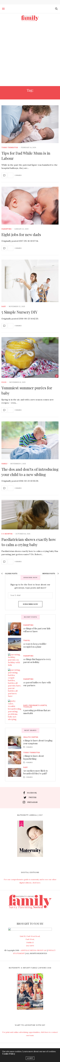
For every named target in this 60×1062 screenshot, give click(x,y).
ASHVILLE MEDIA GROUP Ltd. (34, 950)
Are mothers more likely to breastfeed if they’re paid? (35, 772)
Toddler (27, 707)
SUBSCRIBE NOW (30, 604)
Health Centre (30, 737)
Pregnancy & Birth (38, 705)
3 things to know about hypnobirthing (33, 757)
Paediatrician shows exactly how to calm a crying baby (28, 542)
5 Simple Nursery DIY (19, 312)
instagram (32, 802)
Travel (26, 640)
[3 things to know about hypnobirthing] (15, 757)
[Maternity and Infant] (30, 18)
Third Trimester (9, 147)
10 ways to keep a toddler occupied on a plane (34, 645)
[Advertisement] (30, 55)
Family (4, 464)
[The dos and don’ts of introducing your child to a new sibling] (30, 440)
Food (3, 382)
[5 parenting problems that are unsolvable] (15, 710)
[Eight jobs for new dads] (30, 206)
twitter (32, 797)
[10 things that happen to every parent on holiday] (15, 659)
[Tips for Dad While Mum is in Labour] (30, 124)
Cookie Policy (8, 1054)
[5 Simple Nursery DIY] (30, 281)
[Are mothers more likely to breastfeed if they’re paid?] (15, 772)
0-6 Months (7, 534)
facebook (32, 793)
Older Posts (11, 574)
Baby (3, 306)
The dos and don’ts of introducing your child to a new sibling (30, 472)
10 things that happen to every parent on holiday (37, 661)
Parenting (6, 229)
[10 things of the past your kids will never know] (15, 629)
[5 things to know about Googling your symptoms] (15, 742)
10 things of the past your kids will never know (36, 630)
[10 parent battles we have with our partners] (15, 683)
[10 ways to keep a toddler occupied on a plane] (15, 644)
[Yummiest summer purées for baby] (30, 357)
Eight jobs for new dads (21, 234)
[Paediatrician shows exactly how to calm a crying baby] (30, 514)
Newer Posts (48, 574)
